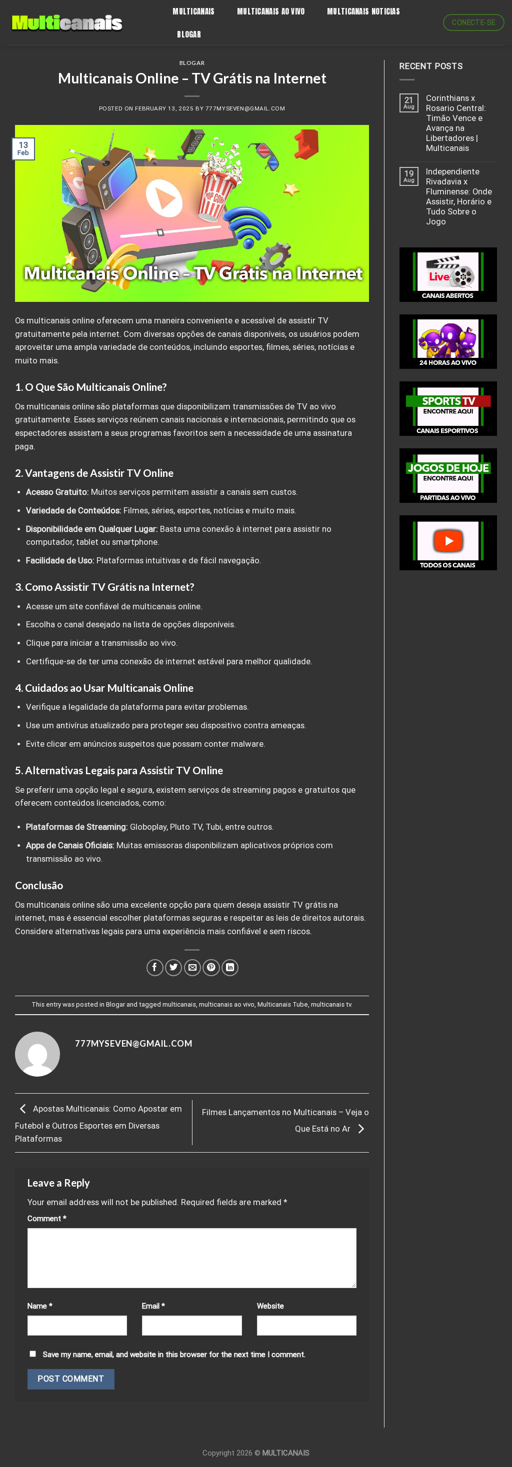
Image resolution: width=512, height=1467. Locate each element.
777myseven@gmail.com (246, 108)
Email (153, 1306)
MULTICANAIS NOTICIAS (363, 11)
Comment (47, 1218)
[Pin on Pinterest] (211, 967)
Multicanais (193, 11)
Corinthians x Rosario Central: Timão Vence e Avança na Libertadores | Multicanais (456, 123)
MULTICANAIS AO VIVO (271, 11)
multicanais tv (331, 1004)
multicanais (179, 1004)
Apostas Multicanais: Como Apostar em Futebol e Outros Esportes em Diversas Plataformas (98, 1124)
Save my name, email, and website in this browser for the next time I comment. (174, 1354)
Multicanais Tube (283, 1004)
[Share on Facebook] (155, 967)
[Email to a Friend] (192, 967)
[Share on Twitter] (173, 967)
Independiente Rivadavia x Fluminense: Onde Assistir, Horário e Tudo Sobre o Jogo (459, 196)
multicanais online (60, 320)
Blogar (192, 62)
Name (40, 1306)
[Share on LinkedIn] (230, 967)
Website (270, 1306)
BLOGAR (189, 34)
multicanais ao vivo (226, 1004)
